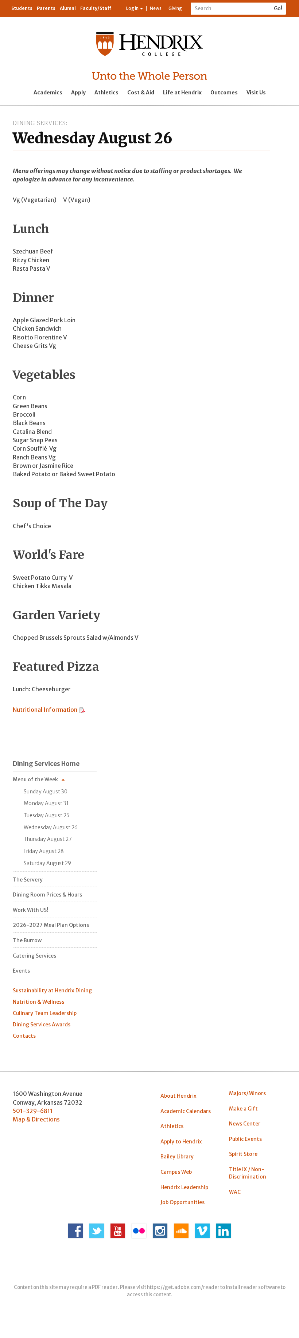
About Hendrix (178, 1096)
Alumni (68, 8)
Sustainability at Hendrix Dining (52, 990)
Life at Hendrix (182, 92)
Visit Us (256, 92)
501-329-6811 (33, 1111)
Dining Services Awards (41, 1024)
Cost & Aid (140, 92)
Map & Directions (36, 1119)
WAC (235, 1192)
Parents (46, 8)
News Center (244, 1123)
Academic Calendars (185, 1111)
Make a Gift (243, 1108)
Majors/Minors (247, 1093)
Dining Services (39, 123)
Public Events (245, 1139)
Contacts (24, 1036)
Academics (48, 92)
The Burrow (27, 940)
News (156, 8)
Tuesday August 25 (46, 815)
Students (21, 8)
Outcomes (224, 92)
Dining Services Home (46, 764)
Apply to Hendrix (181, 1141)
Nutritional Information (45, 709)
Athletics (106, 92)
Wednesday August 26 (51, 827)
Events (21, 970)
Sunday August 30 (45, 791)
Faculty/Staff (95, 8)
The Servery (28, 879)
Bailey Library (177, 1156)
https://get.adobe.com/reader (183, 1287)
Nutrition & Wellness (38, 1002)
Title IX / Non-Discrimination (247, 1173)
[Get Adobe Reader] (82, 709)
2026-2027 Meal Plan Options (51, 925)
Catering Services (34, 955)
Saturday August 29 (47, 863)
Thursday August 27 (48, 839)
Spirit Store (243, 1154)
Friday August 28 (44, 851)
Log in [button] (132, 8)
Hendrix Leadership (184, 1187)
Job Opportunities (182, 1202)
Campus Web (176, 1172)
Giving (175, 8)
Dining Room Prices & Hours (47, 894)
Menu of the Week (35, 779)
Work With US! (30, 910)
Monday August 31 (46, 803)
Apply (78, 92)
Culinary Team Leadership (45, 1013)
